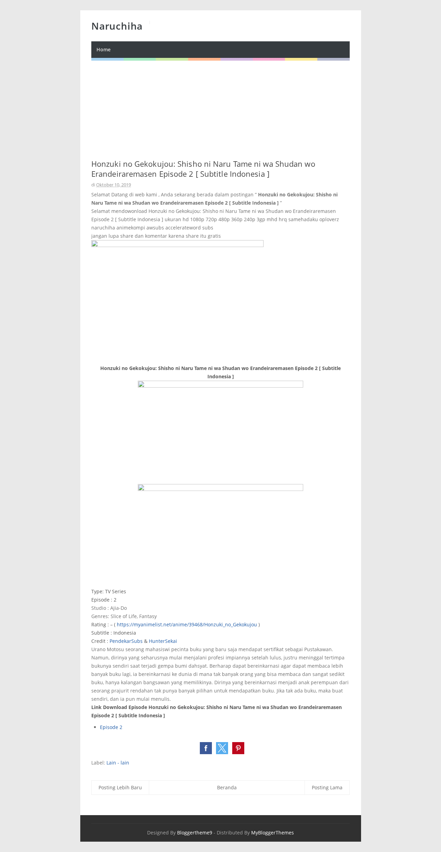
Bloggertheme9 (194, 832)
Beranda (227, 787)
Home (103, 49)
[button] (206, 748)
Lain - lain (117, 762)
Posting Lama (327, 787)
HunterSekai (163, 641)
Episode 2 (111, 727)
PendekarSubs (126, 641)
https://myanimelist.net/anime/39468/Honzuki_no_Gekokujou (187, 624)
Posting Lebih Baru (120, 787)
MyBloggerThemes (272, 832)
